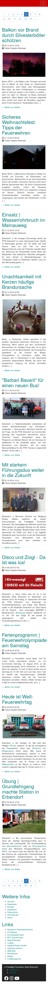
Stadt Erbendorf (14, 940)
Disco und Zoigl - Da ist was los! (23, 560)
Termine (10, 901)
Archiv (10, 917)
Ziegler (10, 956)
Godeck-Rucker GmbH (16, 945)
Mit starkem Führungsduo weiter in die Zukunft (23, 469)
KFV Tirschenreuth (15, 937)
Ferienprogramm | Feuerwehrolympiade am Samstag (24, 640)
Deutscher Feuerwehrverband (20, 929)
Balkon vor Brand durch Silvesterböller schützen (23, 34)
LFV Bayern (12, 932)
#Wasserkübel (8, 764)
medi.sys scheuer (14, 948)
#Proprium (36, 748)
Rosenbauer (12, 953)
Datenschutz (12, 912)
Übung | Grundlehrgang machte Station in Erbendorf (20, 788)
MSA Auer (11, 950)
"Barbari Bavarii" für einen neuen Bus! (23, 382)
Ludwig (10, 942)
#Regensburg (7, 751)
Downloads (12, 904)
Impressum (12, 909)
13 (25, 18)
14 (31, 18)
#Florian (13, 745)
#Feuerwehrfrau (39, 846)
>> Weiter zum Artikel (11, 107)
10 (9, 18)
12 (20, 18)
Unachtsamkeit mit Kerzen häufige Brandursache (21, 281)
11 (14, 18)
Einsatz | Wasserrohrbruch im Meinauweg (23, 219)
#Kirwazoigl (20, 612)
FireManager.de (14, 958)
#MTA (4, 851)
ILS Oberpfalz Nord (15, 934)
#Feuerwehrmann (14, 846)
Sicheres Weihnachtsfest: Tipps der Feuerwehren (19, 124)
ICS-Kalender (13, 914)
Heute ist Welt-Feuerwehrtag (17, 699)
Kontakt (10, 906)
